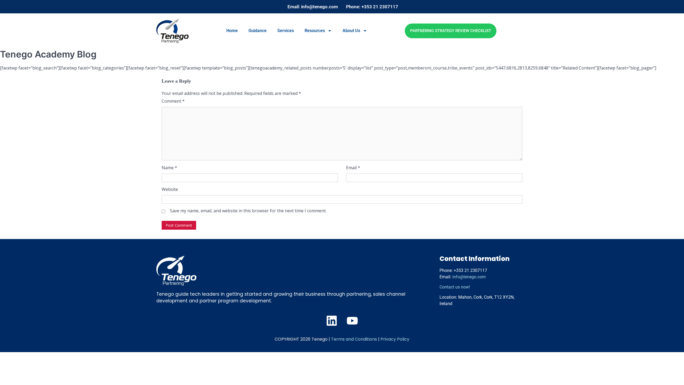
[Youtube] (352, 320)
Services (285, 30)
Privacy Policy (394, 339)
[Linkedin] (331, 320)
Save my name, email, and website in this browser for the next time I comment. (248, 211)
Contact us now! (455, 287)
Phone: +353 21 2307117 (372, 6)
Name (169, 168)
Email (353, 168)
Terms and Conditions (354, 339)
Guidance (257, 30)
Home (232, 30)
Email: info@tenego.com (312, 6)
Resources (315, 30)
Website (170, 189)
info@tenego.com (469, 276)
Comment (173, 101)
